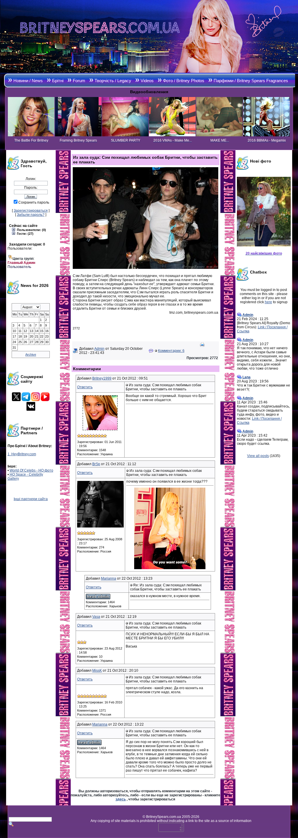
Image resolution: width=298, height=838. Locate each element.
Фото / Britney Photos (183, 80)
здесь (121, 799)
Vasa (96, 617)
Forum (79, 80)
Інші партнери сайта (31, 499)
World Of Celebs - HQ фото (31, 470)
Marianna (108, 578)
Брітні (57, 80)
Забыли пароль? (31, 215)
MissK (97, 670)
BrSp (96, 464)
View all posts (258, 456)
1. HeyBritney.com (22, 454)
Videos (147, 80)
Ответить (85, 387)
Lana (246, 377)
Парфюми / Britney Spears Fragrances (251, 80)
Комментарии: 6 (171, 351)
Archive (30, 354)
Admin (99, 349)
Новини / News (28, 80)
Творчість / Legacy (113, 80)
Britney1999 (101, 378)
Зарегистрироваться (31, 211)
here (268, 302)
